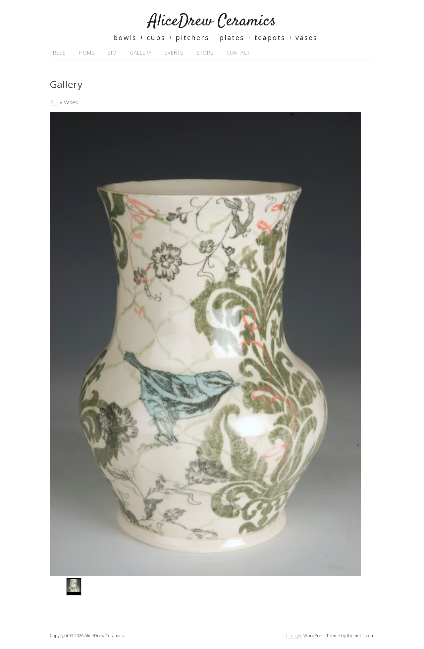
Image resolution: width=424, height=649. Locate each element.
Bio (112, 52)
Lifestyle (294, 635)
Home (86, 52)
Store (205, 52)
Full (54, 102)
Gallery (140, 52)
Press (58, 52)
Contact (238, 52)
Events (174, 52)
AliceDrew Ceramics (212, 21)
